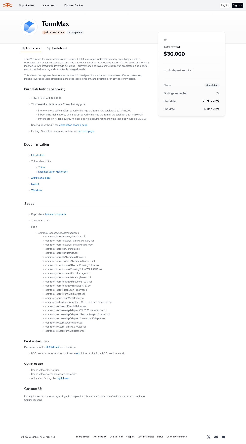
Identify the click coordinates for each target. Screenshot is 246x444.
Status (160, 436)
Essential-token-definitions (53, 171)
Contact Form (116, 436)
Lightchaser (63, 378)
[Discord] (216, 437)
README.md (52, 347)
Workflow (36, 190)
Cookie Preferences (177, 436)
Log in (224, 5)
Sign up (237, 5)
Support (130, 436)
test (78, 353)
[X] (208, 437)
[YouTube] (223, 437)
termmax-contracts (55, 214)
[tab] (26, 5)
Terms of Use (82, 436)
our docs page (86, 131)
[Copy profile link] (166, 39)
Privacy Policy (99, 436)
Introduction (37, 155)
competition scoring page (73, 125)
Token (42, 167)
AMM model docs (41, 177)
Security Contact (146, 436)
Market (35, 184)
